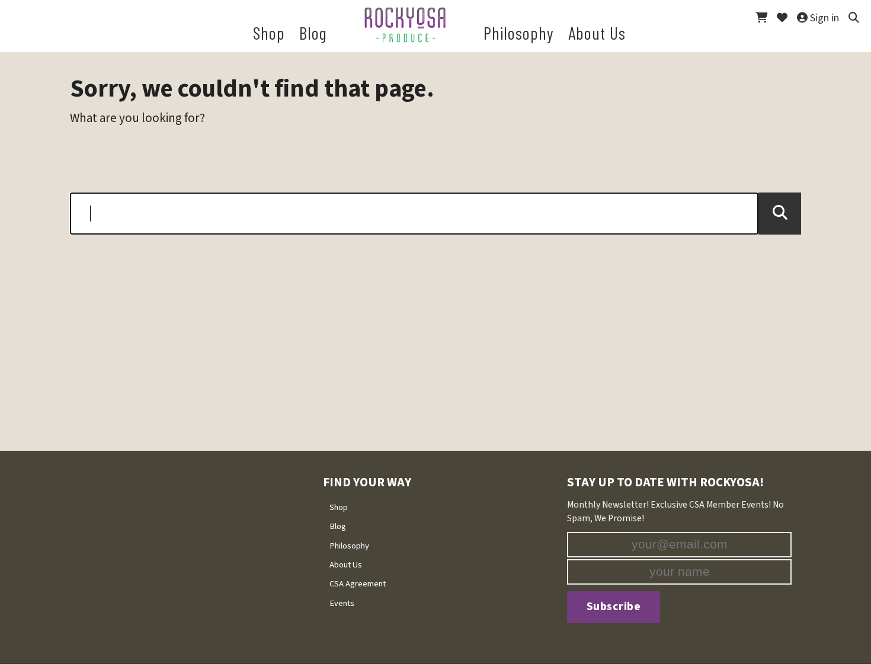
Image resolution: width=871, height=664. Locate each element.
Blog (337, 526)
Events (341, 603)
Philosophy (349, 546)
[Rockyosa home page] (405, 25)
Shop (338, 507)
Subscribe (614, 606)
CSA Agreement (357, 584)
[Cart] (761, 14)
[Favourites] (782, 14)
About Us (345, 565)
